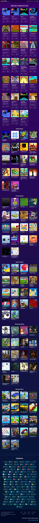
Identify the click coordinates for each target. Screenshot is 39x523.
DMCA (29, 513)
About (29, 512)
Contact (33, 513)
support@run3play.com (6, 513)
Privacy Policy (24, 513)
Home (21, 512)
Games (25, 512)
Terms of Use (34, 512)
